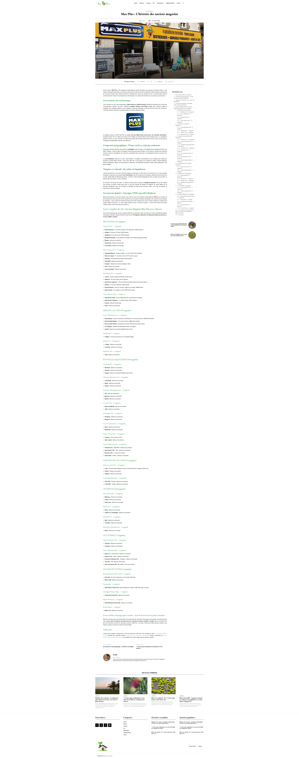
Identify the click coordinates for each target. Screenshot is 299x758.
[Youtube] (109, 725)
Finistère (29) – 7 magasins (187, 112)
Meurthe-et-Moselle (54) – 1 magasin (185, 183)
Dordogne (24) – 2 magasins (183, 150)
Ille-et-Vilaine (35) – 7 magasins (184, 114)
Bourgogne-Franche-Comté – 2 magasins (185, 196)
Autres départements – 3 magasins (185, 160)
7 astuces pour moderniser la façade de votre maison (149, 647)
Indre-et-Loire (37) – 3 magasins (184, 167)
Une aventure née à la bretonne (183, 94)
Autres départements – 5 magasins (185, 191)
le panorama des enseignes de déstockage (137, 635)
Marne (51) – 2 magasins (187, 178)
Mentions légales (108, 755)
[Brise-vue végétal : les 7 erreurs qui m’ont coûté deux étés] (192, 235)
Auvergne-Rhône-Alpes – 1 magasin (185, 202)
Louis (143, 20)
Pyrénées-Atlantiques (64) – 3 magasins (185, 145)
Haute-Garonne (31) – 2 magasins (184, 188)
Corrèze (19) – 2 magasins (187, 148)
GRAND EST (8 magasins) (184, 173)
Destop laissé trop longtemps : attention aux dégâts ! (118, 647)
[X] (105, 725)
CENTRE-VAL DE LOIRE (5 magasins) (183, 164)
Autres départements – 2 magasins (185, 170)
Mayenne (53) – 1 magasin (187, 134)
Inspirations (149, 11)
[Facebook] (97, 725)
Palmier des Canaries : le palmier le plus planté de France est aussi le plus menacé (106, 699)
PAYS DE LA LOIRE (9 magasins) (182, 124)
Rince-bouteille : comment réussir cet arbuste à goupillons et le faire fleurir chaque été (191, 699)
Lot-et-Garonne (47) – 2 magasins (185, 154)
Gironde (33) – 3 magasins (187, 139)
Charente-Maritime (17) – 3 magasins (185, 142)
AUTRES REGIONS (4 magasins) (186, 194)
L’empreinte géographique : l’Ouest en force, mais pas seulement (183, 97)
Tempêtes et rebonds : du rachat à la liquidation (184, 100)
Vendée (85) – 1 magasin (187, 130)
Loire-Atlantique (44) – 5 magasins (185, 128)
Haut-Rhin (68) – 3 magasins (183, 176)
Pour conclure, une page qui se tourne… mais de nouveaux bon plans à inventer (184, 211)
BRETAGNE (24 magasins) (184, 110)
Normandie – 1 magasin (186, 199)
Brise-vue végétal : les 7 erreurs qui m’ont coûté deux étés (179, 235)
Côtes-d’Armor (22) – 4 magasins (184, 121)
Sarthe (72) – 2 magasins (187, 132)
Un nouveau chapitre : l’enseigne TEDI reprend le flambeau (183, 104)
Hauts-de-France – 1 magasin (184, 205)
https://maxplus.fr (116, 657)
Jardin (97, 695)
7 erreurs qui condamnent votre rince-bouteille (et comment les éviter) (179, 225)
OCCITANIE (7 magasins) (184, 185)
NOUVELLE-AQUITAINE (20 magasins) (183, 136)
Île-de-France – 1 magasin (187, 208)
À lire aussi (181, 214)
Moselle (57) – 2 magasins (187, 180)
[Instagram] (101, 725)
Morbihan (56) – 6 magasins (183, 118)
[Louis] (107, 657)
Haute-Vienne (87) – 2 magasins (184, 157)
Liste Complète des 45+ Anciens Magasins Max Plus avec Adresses (183, 107)
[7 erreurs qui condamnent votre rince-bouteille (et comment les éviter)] (192, 225)
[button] (183, 3)
